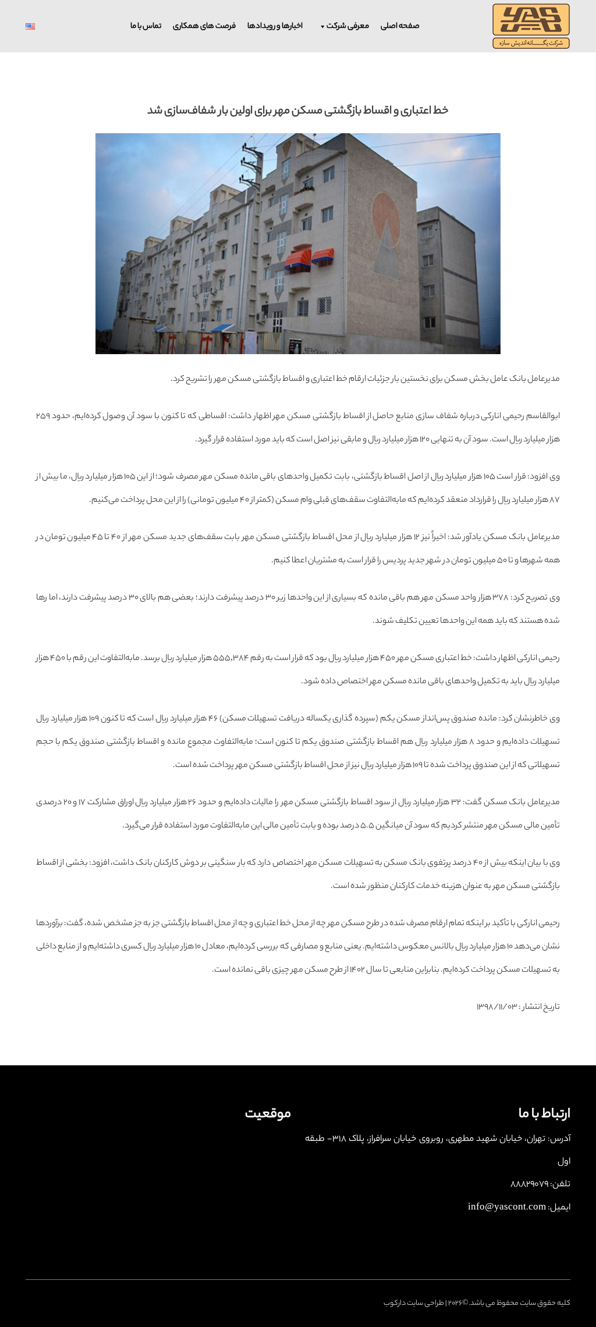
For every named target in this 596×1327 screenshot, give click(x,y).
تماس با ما (145, 26)
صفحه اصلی (400, 26)
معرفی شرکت (348, 26)
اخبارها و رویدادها (275, 26)
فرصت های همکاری (204, 26)
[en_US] (42, 27)
